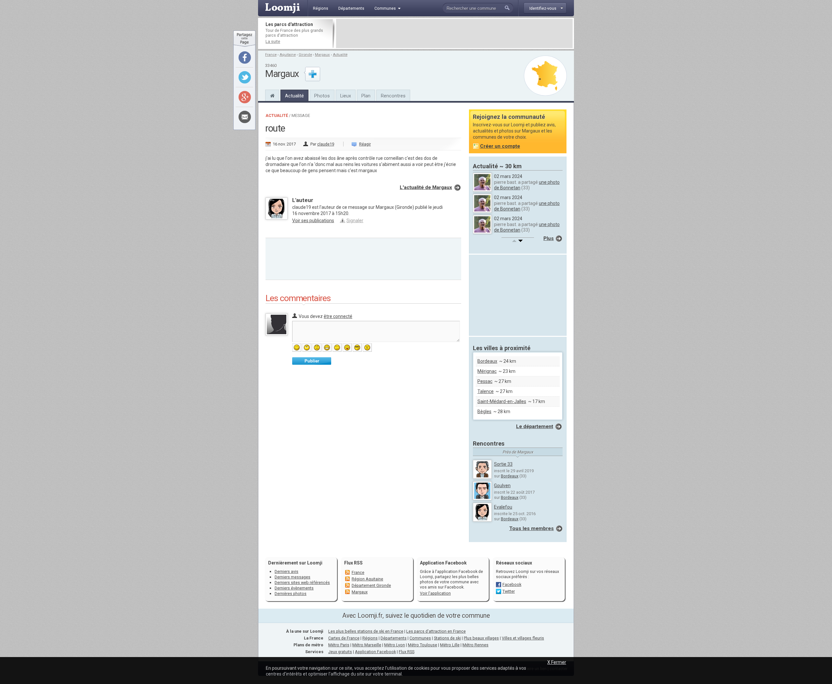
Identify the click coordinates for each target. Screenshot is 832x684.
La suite (273, 41)
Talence (485, 391)
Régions (370, 638)
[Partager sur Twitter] (245, 77)
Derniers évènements (294, 588)
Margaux (322, 55)
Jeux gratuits (340, 651)
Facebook (511, 584)
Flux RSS (353, 562)
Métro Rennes (475, 644)
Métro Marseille (366, 644)
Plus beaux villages (481, 638)
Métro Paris (338, 644)
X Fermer (556, 662)
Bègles (484, 411)
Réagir (365, 144)
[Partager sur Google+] (245, 97)
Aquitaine (288, 55)
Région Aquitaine (367, 578)
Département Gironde (371, 585)
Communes (420, 638)
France (271, 55)
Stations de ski (447, 638)
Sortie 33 (503, 464)
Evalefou (503, 507)
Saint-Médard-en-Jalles (501, 401)
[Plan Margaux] (545, 76)
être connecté (338, 316)
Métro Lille (450, 644)
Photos (322, 96)
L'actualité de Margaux (426, 187)
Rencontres (393, 96)
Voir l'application (435, 593)
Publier (312, 361)
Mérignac (487, 371)
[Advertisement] (454, 33)
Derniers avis (286, 571)
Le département (534, 426)
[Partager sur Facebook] (245, 57)
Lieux (345, 96)
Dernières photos (290, 593)
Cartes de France (343, 638)
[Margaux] (272, 95)
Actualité (340, 55)
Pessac (484, 381)
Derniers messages (292, 577)
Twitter (508, 591)
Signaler (354, 220)
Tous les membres (531, 528)
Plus (548, 238)
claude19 (325, 144)
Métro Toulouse (422, 644)
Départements (394, 638)
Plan (365, 96)
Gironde (305, 55)
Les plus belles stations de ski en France (365, 631)
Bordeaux (487, 361)
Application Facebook (375, 651)
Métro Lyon (394, 644)
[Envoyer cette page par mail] (245, 117)
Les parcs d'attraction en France (436, 631)
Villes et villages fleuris (523, 638)
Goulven (502, 485)
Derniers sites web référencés (302, 582)
